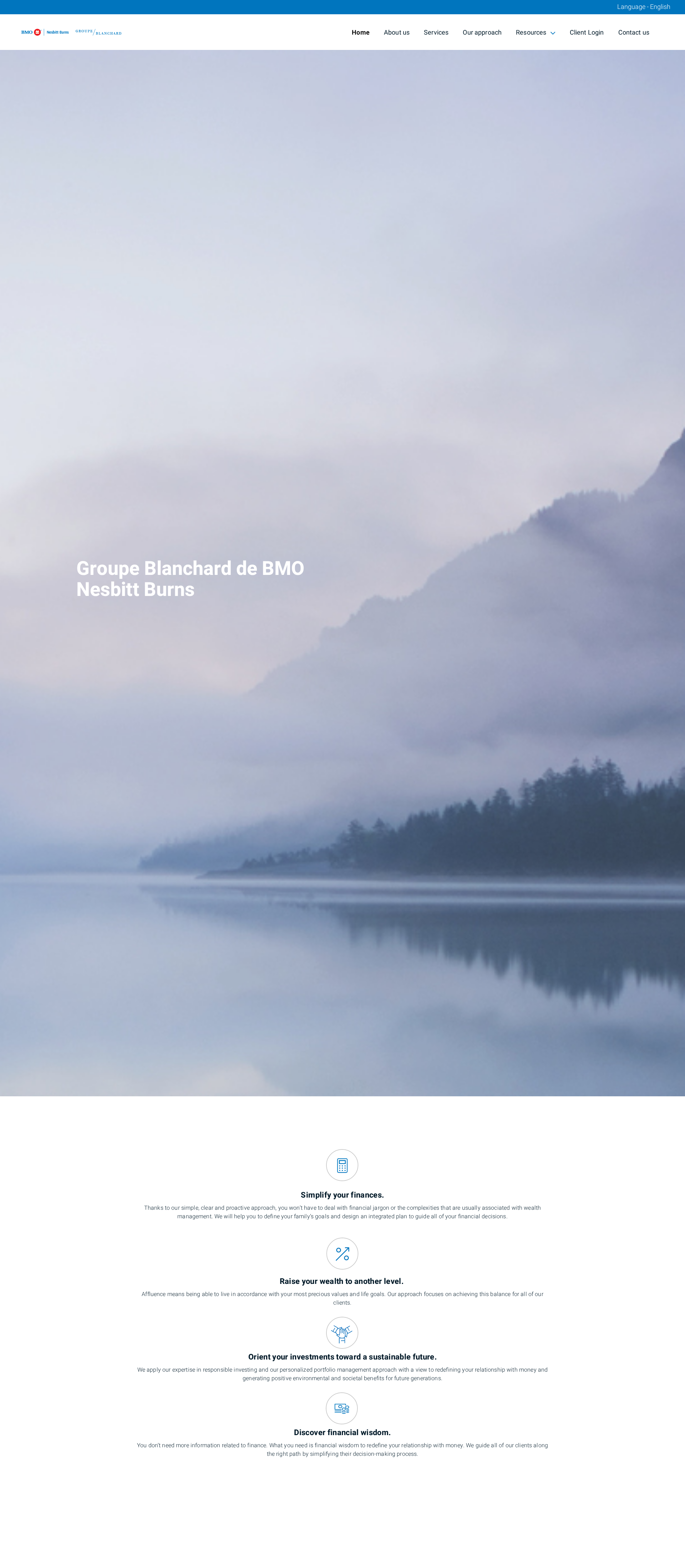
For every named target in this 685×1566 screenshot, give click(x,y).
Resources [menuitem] (531, 34)
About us (397, 32)
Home (361, 32)
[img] (342, 548)
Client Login (587, 32)
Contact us (634, 32)
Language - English (643, 7)
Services (436, 32)
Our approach (482, 32)
